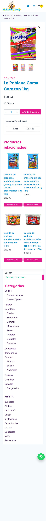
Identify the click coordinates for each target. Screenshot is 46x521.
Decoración (10, 410)
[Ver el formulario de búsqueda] (28, 6)
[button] (39, 27)
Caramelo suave (15, 295)
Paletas (8, 304)
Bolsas (8, 414)
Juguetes (9, 402)
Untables (11, 339)
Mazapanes (13, 326)
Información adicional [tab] (16, 121)
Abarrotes (12, 370)
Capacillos (10, 432)
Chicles (10, 313)
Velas (7, 436)
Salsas (10, 365)
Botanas (9, 357)
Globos (8, 406)
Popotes (11, 334)
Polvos (10, 330)
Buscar (8, 273)
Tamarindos (11, 353)
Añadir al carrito (30, 112)
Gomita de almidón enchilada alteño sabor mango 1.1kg (12, 239)
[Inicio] (4, 15)
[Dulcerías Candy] (12, 6)
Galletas (9, 375)
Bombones (12, 317)
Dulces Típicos (14, 299)
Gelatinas (9, 379)
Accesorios (10, 440)
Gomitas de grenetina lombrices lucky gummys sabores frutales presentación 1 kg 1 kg (13, 184)
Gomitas (9, 78)
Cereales (11, 343)
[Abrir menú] (34, 6)
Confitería (10, 309)
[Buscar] (43, 277)
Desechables (11, 423)
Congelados (13, 388)
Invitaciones (11, 419)
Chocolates (10, 348)
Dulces (8, 291)
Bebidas (9, 384)
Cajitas (8, 427)
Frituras (11, 361)
